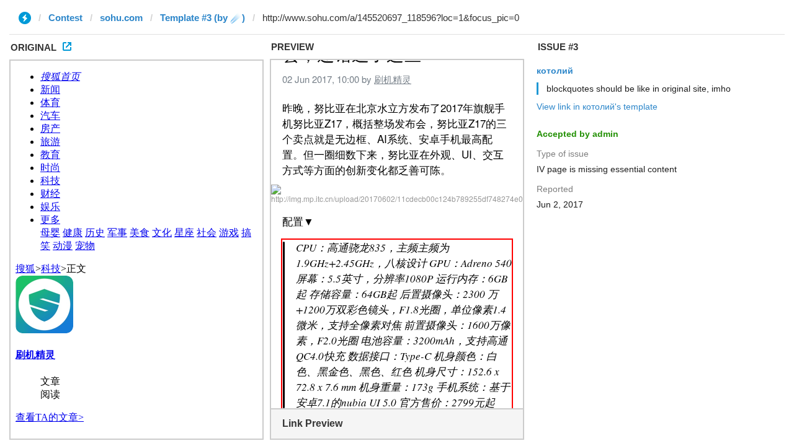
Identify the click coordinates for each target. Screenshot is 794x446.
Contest (65, 17)
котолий (555, 71)
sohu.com (121, 17)
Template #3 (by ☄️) (202, 17)
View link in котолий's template (597, 107)
